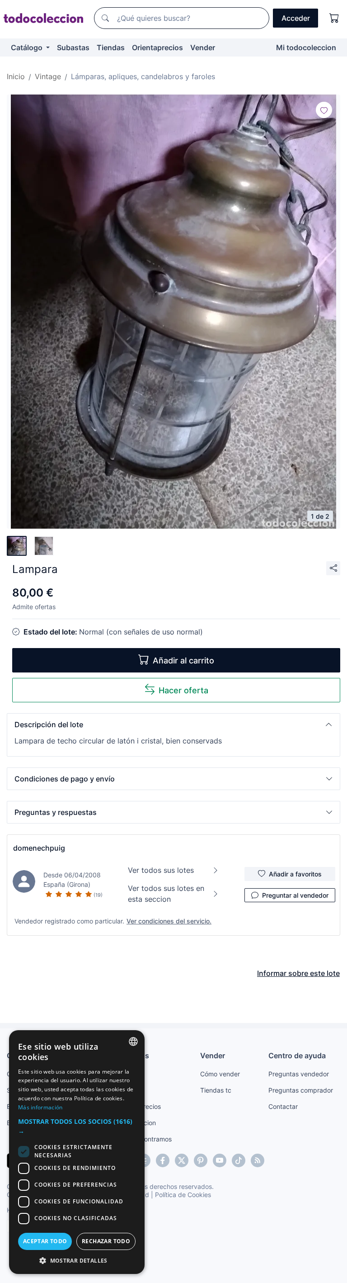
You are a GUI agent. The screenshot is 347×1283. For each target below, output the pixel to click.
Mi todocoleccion (306, 47)
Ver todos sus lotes (161, 870)
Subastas (73, 47)
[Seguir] (324, 110)
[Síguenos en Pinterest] (200, 1160)
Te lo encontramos (144, 1139)
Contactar (283, 1106)
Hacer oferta (183, 690)
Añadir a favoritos (295, 874)
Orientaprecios (157, 47)
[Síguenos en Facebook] (162, 1160)
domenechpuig (39, 847)
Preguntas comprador (300, 1090)
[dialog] (77, 1152)
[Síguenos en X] (181, 1160)
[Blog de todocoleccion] (257, 1160)
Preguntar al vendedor (295, 895)
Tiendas (111, 47)
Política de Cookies (183, 1194)
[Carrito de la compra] (334, 18)
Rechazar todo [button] (106, 1241)
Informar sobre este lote (298, 973)
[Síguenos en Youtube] (219, 1160)
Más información (40, 1107)
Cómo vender (220, 1074)
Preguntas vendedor (298, 1074)
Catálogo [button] (27, 47)
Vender (202, 47)
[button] (173, 724)
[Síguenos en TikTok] (238, 1160)
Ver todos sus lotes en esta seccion (166, 894)
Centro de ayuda (297, 1055)
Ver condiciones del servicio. (169, 921)
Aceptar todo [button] (45, 1241)
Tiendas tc (215, 1090)
